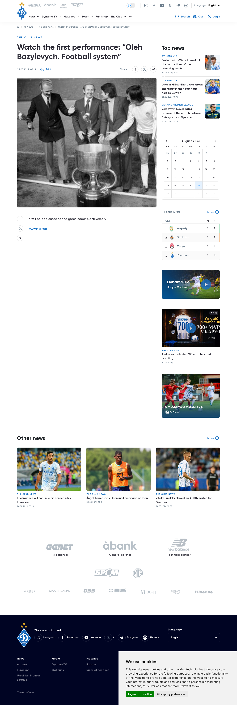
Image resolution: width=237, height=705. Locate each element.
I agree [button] (132, 694)
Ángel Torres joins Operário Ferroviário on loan (117, 498)
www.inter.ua (37, 228)
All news (22, 664)
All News (28, 27)
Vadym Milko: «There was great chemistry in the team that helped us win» (182, 88)
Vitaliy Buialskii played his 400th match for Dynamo (184, 500)
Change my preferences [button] (171, 694)
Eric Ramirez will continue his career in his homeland (44, 500)
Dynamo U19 (169, 56)
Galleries (58, 670)
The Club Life (170, 350)
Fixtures (91, 664)
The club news (45, 27)
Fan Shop (102, 16)
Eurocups (23, 670)
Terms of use (25, 692)
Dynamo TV (59, 664)
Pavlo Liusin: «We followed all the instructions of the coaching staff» (181, 64)
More (210, 212)
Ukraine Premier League (177, 105)
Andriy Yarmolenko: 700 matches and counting (186, 356)
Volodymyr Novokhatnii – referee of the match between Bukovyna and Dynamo (182, 113)
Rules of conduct (97, 670)
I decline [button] (147, 694)
